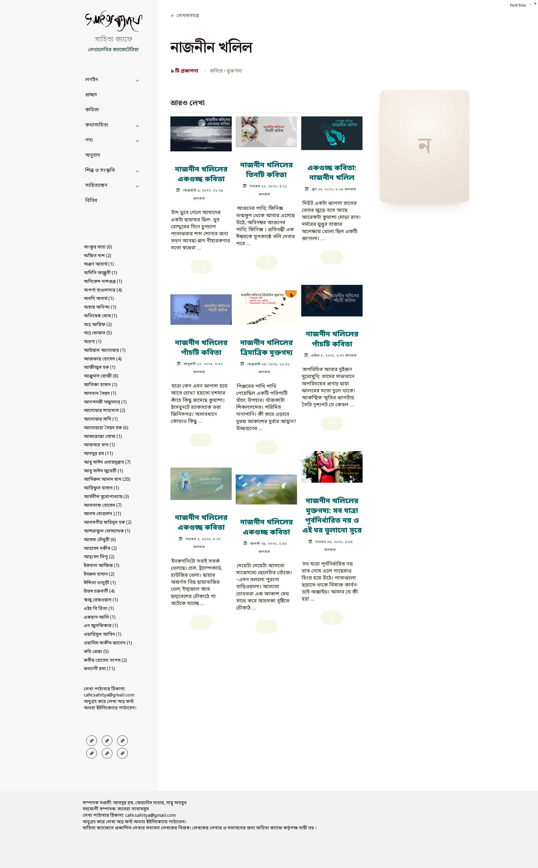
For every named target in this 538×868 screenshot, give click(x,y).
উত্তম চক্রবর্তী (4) (99, 591)
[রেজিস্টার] (122, 740)
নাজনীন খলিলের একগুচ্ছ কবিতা (201, 174)
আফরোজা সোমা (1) (103, 437)
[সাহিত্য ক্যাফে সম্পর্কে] (91, 753)
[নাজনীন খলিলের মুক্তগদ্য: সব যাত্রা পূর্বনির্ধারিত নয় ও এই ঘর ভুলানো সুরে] (332, 464)
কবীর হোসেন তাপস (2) (105, 661)
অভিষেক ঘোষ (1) (100, 316)
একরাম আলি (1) (99, 617)
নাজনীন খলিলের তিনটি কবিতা (266, 170)
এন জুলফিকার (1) (101, 626)
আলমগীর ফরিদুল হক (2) (107, 523)
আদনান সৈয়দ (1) (100, 394)
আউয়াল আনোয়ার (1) (105, 351)
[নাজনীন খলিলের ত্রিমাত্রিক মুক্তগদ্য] (266, 305)
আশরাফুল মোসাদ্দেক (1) (107, 531)
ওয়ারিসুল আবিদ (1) (102, 635)
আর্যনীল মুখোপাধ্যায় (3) (106, 497)
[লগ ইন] (107, 740)
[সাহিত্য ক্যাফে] (113, 22)
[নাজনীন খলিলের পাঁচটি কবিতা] (332, 298)
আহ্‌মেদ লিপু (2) (99, 557)
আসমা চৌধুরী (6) (100, 540)
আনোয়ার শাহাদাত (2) (104, 411)
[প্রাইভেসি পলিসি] (107, 753)
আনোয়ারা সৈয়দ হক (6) (106, 428)
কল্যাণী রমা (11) (99, 669)
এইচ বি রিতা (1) (99, 609)
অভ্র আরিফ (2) (98, 325)
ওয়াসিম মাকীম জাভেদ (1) (108, 643)
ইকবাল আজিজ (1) (101, 566)
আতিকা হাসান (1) (100, 385)
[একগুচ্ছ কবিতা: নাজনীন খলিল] (332, 130)
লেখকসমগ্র (184, 16)
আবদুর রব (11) (98, 454)
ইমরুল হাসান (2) (99, 574)
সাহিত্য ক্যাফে (113, 39)
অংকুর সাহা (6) (98, 247)
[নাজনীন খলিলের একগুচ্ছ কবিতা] (201, 131)
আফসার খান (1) (99, 445)
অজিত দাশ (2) (97, 256)
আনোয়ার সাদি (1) (101, 419)
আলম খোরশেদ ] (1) (102, 514)
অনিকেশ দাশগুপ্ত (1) (103, 282)
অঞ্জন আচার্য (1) (99, 264)
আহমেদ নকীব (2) (100, 549)
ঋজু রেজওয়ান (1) (101, 600)
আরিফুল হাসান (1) (101, 488)
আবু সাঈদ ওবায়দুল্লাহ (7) (107, 462)
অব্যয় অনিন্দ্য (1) (100, 307)
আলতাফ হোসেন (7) (103, 506)
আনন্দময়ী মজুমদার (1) (105, 402)
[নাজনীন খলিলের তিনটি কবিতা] (266, 129)
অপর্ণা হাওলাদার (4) (103, 290)
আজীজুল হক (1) (99, 368)
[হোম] (122, 753)
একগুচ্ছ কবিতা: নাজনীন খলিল (331, 173)
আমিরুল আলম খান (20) (107, 480)
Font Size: (518, 5)
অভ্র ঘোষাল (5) (98, 333)
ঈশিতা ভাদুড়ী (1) (100, 583)
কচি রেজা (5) (96, 652)
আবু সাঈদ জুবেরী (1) (103, 471)
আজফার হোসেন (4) (103, 359)
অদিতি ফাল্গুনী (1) (100, 273)
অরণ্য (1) (92, 342)
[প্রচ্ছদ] (91, 740)
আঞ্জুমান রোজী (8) (101, 376)
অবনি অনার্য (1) (99, 299)
